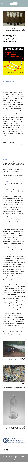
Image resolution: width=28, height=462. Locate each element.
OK (14, 459)
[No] (26, 458)
